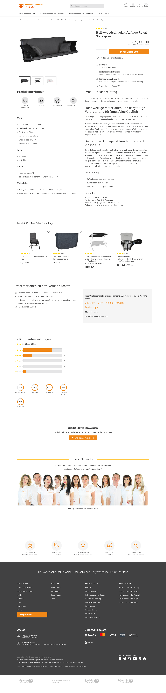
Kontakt (88, 588)
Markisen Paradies (26, 681)
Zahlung (20, 595)
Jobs (53, 599)
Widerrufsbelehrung (25, 588)
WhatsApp (92, 307)
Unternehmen (56, 588)
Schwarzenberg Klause (61, 681)
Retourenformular (91, 591)
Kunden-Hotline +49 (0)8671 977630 (105, 303)
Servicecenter (90, 614)
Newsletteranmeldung (93, 599)
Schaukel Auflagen (71, 20)
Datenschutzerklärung (25, 591)
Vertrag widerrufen (25, 615)
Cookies (20, 610)
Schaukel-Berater (91, 610)
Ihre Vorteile (55, 591)
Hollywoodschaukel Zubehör (51, 14)
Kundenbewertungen (92, 617)
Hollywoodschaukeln (27, 14)
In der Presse (56, 595)
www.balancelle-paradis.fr (126, 681)
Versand (20, 599)
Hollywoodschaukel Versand (129, 595)
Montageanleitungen (92, 602)
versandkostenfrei (142, 45)
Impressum (22, 606)
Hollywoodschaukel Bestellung (130, 591)
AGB (19, 602)
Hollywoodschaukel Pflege (128, 599)
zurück (20, 20)
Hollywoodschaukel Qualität (129, 602)
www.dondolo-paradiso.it (92, 681)
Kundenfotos (90, 606)
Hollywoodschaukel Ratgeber (95, 595)
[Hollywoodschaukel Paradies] (32, 6)
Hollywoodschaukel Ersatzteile (81, 14)
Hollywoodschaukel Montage (129, 588)
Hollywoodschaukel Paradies (34, 20)
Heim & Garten (103, 14)
